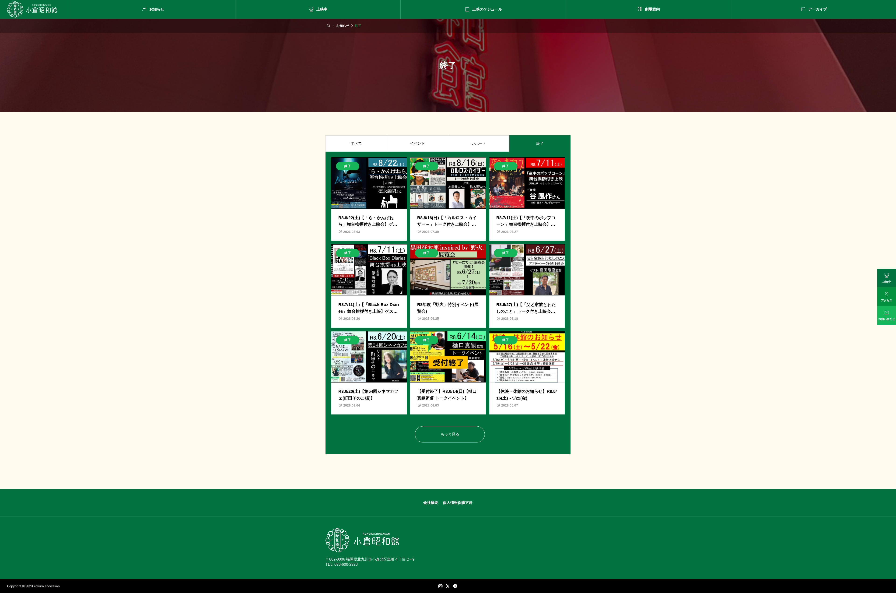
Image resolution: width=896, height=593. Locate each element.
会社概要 (430, 503)
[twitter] (447, 586)
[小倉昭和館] (32, 9)
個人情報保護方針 (458, 503)
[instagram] (440, 586)
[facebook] (455, 586)
